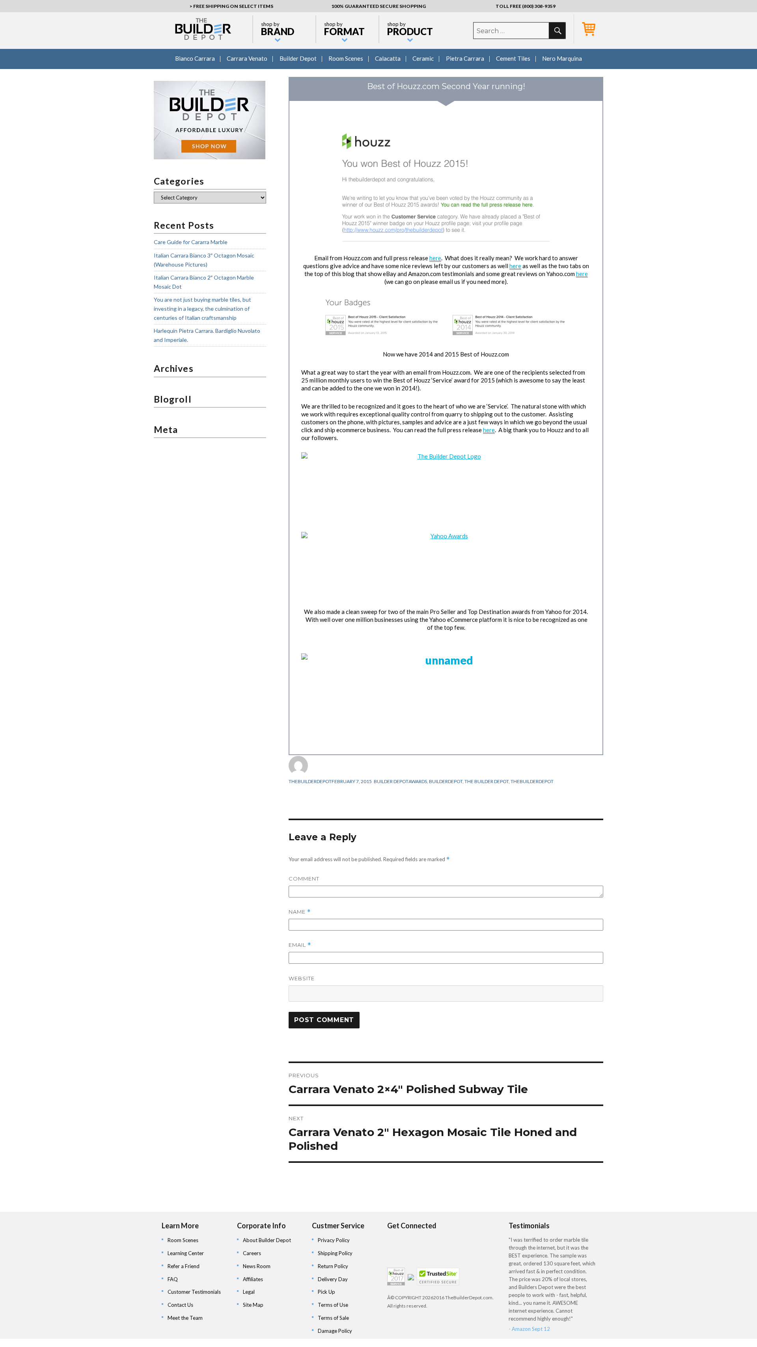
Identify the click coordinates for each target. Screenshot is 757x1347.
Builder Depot (298, 58)
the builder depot (486, 781)
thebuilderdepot (310, 781)
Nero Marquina (562, 58)
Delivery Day (333, 1279)
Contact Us (180, 1305)
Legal (249, 1292)
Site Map (253, 1305)
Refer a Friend (184, 1266)
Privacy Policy (334, 1240)
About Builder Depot (267, 1240)
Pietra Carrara (465, 58)
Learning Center (186, 1253)
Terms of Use (333, 1305)
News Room (256, 1266)
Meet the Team (185, 1318)
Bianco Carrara (195, 58)
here (435, 257)
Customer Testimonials (194, 1292)
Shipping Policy (335, 1253)
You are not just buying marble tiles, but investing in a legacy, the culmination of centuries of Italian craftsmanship (202, 308)
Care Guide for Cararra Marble (190, 242)
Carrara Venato (247, 58)
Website (302, 978)
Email (300, 945)
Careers (252, 1253)
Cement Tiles (513, 58)
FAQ (173, 1279)
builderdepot (445, 781)
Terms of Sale (333, 1318)
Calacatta (388, 58)
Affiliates (253, 1279)
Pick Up (326, 1292)
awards (417, 781)
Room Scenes (345, 58)
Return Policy (333, 1266)
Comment (304, 878)
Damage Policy (335, 1331)
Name (300, 912)
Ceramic (423, 58)
